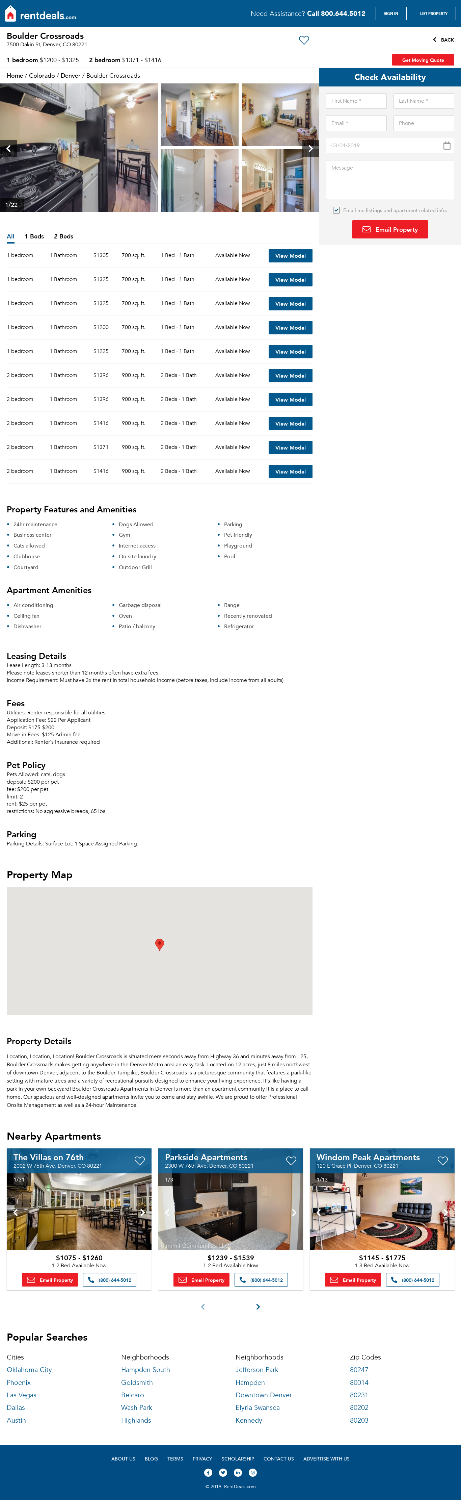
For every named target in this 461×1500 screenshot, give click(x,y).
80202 (359, 1407)
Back (447, 39)
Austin (16, 1420)
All (11, 236)
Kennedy (249, 1420)
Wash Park (136, 1407)
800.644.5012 (336, 13)
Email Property (396, 229)
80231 (359, 1395)
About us (123, 1458)
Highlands (136, 1420)
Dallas (16, 1407)
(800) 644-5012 (114, 1280)
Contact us (279, 1458)
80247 (359, 1370)
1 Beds (34, 236)
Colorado (42, 75)
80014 (359, 1382)
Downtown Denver (264, 1395)
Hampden (250, 1382)
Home (15, 75)
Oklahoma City (29, 1370)
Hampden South (145, 1370)
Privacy (202, 1458)
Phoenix (19, 1382)
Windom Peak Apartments (368, 1157)
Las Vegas (21, 1395)
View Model (290, 255)
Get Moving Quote (423, 60)
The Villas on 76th (48, 1157)
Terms (175, 1458)
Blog (151, 1458)
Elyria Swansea (258, 1407)
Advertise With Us (326, 1458)
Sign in (391, 13)
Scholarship (238, 1458)
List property (434, 13)
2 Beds (63, 236)
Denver (71, 75)
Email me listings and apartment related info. (395, 210)
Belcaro (132, 1395)
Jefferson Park (257, 1370)
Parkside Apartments (206, 1157)
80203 (359, 1420)
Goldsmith (137, 1382)
